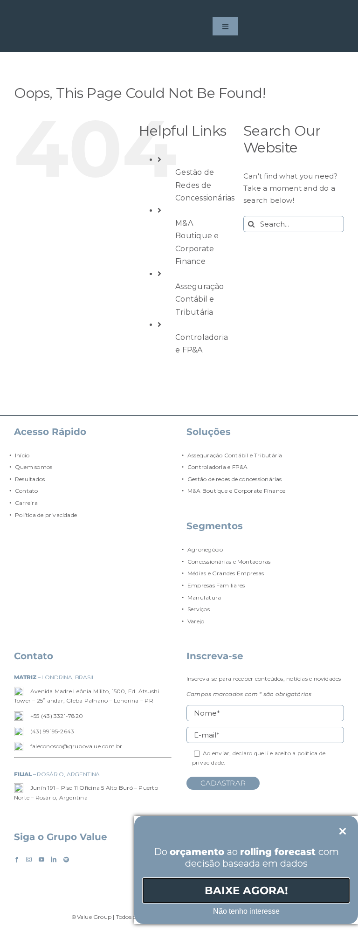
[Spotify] (66, 859)
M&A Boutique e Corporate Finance (236, 490)
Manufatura (204, 597)
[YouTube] (41, 859)
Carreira (26, 502)
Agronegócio (205, 549)
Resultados (30, 479)
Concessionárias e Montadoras (228, 561)
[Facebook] (17, 859)
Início (22, 455)
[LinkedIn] (53, 859)
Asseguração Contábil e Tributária (199, 299)
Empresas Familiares (216, 585)
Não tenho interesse (246, 911)
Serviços (198, 609)
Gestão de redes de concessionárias (234, 479)
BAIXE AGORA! (246, 890)
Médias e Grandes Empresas (225, 573)
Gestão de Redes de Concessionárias (204, 185)
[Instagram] (29, 859)
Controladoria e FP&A (217, 466)
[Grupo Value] (39, 26)
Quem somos (33, 466)
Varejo (195, 621)
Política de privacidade (46, 514)
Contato (26, 490)
